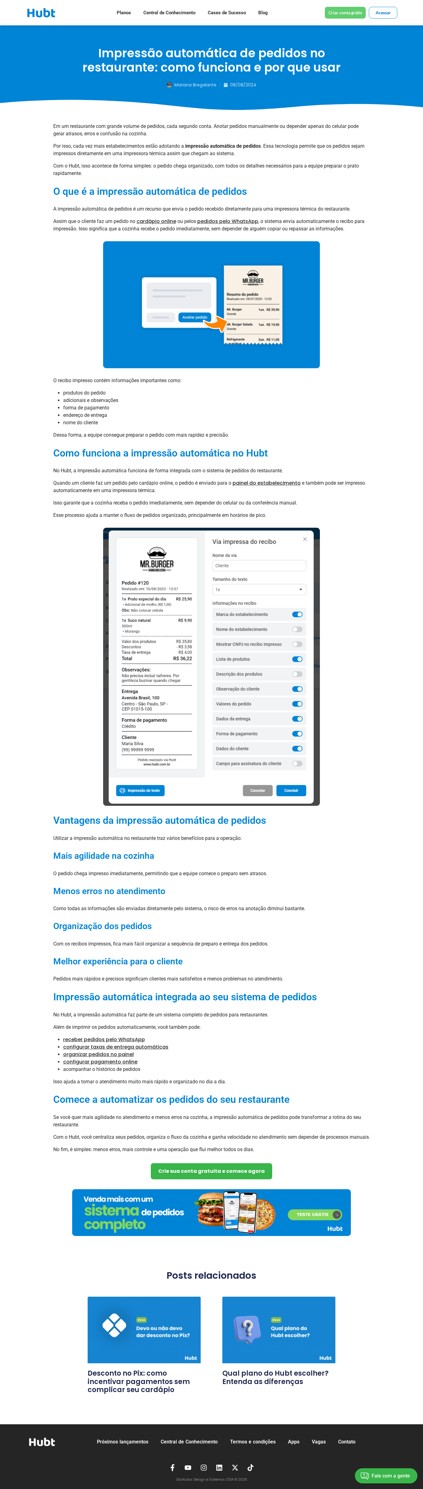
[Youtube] (188, 1467)
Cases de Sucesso (227, 12)
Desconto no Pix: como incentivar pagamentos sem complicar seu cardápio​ (139, 1382)
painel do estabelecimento (267, 483)
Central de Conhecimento (169, 12)
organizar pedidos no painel (98, 1054)
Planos (124, 12)
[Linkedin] (219, 1467)
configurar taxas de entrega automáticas (115, 1046)
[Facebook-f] (172, 1467)
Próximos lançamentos (122, 1442)
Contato (346, 1442)
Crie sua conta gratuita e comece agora (211, 1171)
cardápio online (156, 221)
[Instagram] (204, 1467)
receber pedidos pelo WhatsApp (104, 1039)
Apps (293, 1442)
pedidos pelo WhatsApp (227, 221)
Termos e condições (253, 1442)
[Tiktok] (251, 1467)
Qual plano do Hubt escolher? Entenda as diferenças (275, 1377)
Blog (263, 12)
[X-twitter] (235, 1467)
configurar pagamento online (100, 1061)
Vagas (319, 1442)
